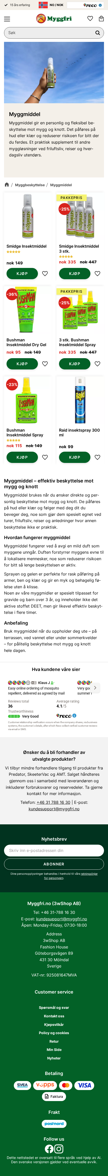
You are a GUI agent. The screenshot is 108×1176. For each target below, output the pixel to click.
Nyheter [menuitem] (54, 1058)
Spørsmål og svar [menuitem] (54, 1007)
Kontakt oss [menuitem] (54, 1016)
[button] (7, 19)
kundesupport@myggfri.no (54, 808)
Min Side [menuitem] (54, 1049)
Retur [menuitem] (54, 1041)
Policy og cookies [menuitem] (54, 1033)
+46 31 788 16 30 (53, 802)
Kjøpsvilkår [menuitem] (54, 1024)
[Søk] (97, 33)
